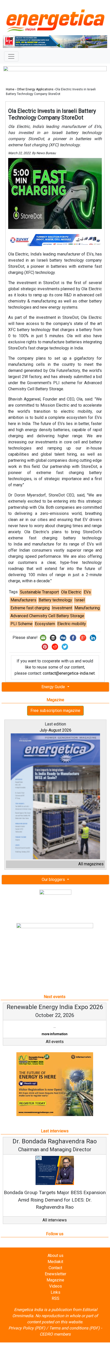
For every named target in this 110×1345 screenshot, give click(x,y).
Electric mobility (71, 623)
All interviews (54, 1220)
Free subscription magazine (55, 710)
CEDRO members (55, 1334)
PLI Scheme (21, 623)
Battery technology (55, 600)
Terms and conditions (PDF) (74, 1328)
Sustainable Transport (39, 592)
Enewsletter (55, 1273)
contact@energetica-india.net (69, 673)
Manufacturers (23, 600)
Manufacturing (87, 607)
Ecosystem (45, 623)
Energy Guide (53, 686)
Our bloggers (54, 879)
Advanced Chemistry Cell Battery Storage (47, 615)
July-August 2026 (55, 730)
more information (55, 1034)
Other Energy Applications (35, 89)
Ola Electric (71, 592)
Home (10, 89)
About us (55, 1255)
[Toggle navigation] (11, 56)
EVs (87, 592)
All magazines (91, 864)
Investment (62, 607)
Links (55, 1292)
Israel (79, 600)
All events (55, 1041)
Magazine (55, 1280)
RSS (55, 1298)
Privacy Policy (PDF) (26, 1328)
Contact (55, 1267)
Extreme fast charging (30, 607)
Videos (55, 1286)
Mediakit (55, 1261)
